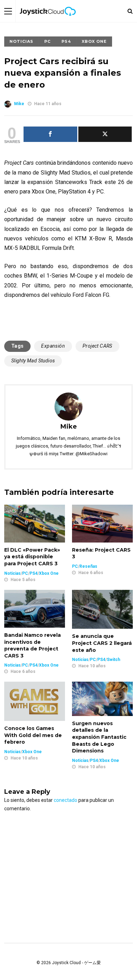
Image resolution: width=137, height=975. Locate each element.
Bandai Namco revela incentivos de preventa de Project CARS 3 (32, 645)
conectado (65, 800)
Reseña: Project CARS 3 (101, 553)
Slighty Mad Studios (33, 360)
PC (47, 41)
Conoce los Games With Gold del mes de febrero (33, 735)
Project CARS (97, 346)
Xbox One (94, 41)
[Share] (50, 134)
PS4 (66, 41)
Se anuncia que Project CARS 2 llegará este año (102, 643)
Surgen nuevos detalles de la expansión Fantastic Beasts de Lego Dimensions (99, 737)
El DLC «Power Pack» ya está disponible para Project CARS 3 (32, 557)
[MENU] (8, 11)
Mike (19, 103)
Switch (113, 659)
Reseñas (88, 566)
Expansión (53, 346)
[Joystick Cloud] (47, 21)
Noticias (21, 41)
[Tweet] (105, 134)
